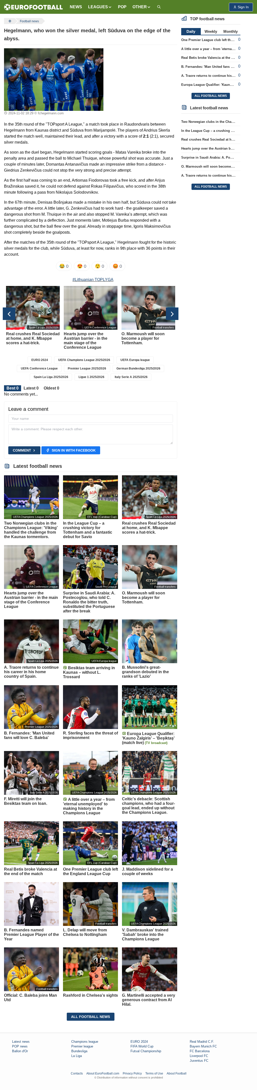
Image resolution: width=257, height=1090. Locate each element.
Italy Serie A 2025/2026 (131, 377)
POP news (20, 1046)
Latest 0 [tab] (31, 388)
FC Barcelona (200, 1051)
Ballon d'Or (20, 1051)
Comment (22, 450)
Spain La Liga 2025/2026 (51, 377)
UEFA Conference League (39, 368)
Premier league (82, 1046)
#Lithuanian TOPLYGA (93, 279)
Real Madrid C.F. (202, 1041)
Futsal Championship (146, 1051)
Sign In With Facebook (74, 450)
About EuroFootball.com (102, 1073)
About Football (176, 1073)
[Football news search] (159, 7)
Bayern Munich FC (203, 1046)
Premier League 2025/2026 (87, 368)
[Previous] (9, 313)
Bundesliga (79, 1051)
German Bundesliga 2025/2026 (138, 368)
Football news (29, 21)
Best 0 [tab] (13, 388)
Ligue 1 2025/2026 (91, 377)
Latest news (21, 1041)
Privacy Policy (132, 1073)
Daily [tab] (190, 31)
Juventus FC (199, 1060)
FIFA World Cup (142, 1046)
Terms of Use (154, 1073)
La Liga (76, 1056)
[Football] (9, 21)
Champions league (84, 1041)
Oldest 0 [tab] (51, 388)
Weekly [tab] (211, 31)
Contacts (77, 1073)
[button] (100, 7)
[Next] (172, 313)
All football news (90, 1017)
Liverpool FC (199, 1056)
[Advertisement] (142, 79)
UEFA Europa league (135, 360)
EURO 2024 (39, 360)
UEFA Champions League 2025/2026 (84, 360)
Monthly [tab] (230, 31)
